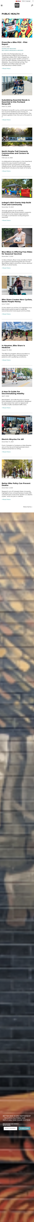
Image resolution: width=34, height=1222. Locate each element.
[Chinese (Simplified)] (16, 1)
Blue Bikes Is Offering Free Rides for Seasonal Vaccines (17, 253)
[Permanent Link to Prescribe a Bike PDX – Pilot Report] (17, 37)
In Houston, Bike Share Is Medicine (13, 347)
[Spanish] (20, 1)
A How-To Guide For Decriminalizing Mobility (13, 393)
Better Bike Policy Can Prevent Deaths (16, 484)
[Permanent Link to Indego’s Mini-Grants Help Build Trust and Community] (17, 197)
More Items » (27, 507)
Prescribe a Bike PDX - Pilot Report (14, 43)
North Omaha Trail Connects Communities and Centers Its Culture (15, 153)
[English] (18, 1)
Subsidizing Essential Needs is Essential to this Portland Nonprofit (16, 102)
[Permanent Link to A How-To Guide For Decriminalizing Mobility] (17, 386)
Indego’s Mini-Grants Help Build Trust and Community (16, 204)
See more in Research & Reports (12, 50)
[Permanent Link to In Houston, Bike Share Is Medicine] (17, 340)
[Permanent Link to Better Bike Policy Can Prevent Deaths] (17, 478)
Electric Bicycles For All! (13, 439)
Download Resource (9, 48)
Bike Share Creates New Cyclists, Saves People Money (17, 301)
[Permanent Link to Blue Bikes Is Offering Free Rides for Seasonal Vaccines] (17, 247)
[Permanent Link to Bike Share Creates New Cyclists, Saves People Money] (17, 294)
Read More (7, 68)
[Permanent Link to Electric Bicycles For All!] (17, 434)
